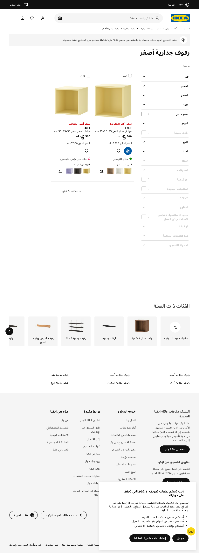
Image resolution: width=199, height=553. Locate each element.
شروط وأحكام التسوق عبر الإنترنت (25, 544)
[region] (147, 516)
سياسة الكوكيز (93, 544)
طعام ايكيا (94, 468)
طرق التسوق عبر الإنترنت (91, 430)
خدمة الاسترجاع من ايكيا (122, 442)
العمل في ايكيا (60, 449)
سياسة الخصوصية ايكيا (72, 544)
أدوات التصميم (91, 446)
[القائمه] (13, 18)
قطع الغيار (130, 471)
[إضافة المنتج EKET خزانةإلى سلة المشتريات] (128, 151)
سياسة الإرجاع (127, 457)
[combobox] (113, 18)
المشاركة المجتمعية (57, 442)
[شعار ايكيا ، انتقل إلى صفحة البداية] (180, 18)
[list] (99, 331)
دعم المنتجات (51, 544)
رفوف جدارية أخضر (179, 375)
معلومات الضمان (125, 464)
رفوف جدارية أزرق (180, 382)
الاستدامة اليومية (59, 435)
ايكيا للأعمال (93, 439)
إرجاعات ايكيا (93, 483)
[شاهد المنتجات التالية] (9, 331)
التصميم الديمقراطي (57, 427)
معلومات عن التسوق (123, 449)
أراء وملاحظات (127, 427)
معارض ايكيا (93, 454)
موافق (180, 538)
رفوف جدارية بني (60, 375)
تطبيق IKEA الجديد (89, 420)
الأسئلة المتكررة (126, 479)
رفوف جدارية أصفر (119, 375)
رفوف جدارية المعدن (118, 382)
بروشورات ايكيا (92, 461)
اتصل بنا (131, 420)
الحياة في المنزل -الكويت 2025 (86, 493)
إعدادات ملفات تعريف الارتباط (150, 538)
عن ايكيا (64, 420)
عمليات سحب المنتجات (86, 476)
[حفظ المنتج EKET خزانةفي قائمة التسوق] (118, 151)
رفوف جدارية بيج (60, 382)
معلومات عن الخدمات (123, 435)
